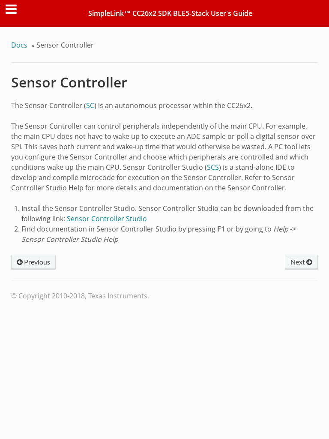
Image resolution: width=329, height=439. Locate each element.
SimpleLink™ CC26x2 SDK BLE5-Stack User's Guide (170, 13)
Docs (19, 45)
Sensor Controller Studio (107, 218)
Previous (36, 262)
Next (298, 262)
